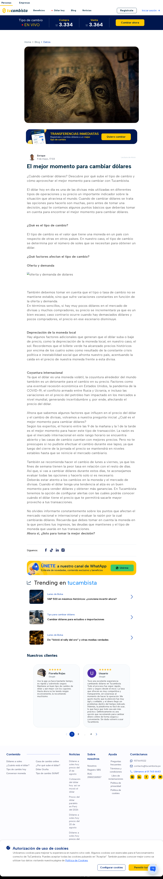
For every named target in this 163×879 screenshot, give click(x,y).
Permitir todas (142, 867)
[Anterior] (66, 734)
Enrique (41, 155)
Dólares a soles (14, 761)
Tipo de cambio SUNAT (47, 773)
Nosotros (91, 766)
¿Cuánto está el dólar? (17, 765)
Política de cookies (115, 791)
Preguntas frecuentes (115, 763)
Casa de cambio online (47, 761)
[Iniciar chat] (153, 869)
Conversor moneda (16, 773)
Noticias (86, 10)
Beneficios (39, 10)
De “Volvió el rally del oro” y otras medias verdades (78, 639)
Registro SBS (94, 770)
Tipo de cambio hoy (16, 769)
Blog (73, 10)
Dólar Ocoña (42, 769)
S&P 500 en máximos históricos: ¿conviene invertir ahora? (82, 598)
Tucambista (127, 489)
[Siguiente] (96, 734)
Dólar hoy (59, 10)
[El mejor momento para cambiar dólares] (51, 550)
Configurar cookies (111, 867)
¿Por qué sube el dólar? (48, 765)
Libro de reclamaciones (115, 777)
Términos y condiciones (116, 770)
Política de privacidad (115, 784)
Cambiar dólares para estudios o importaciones (75, 619)
